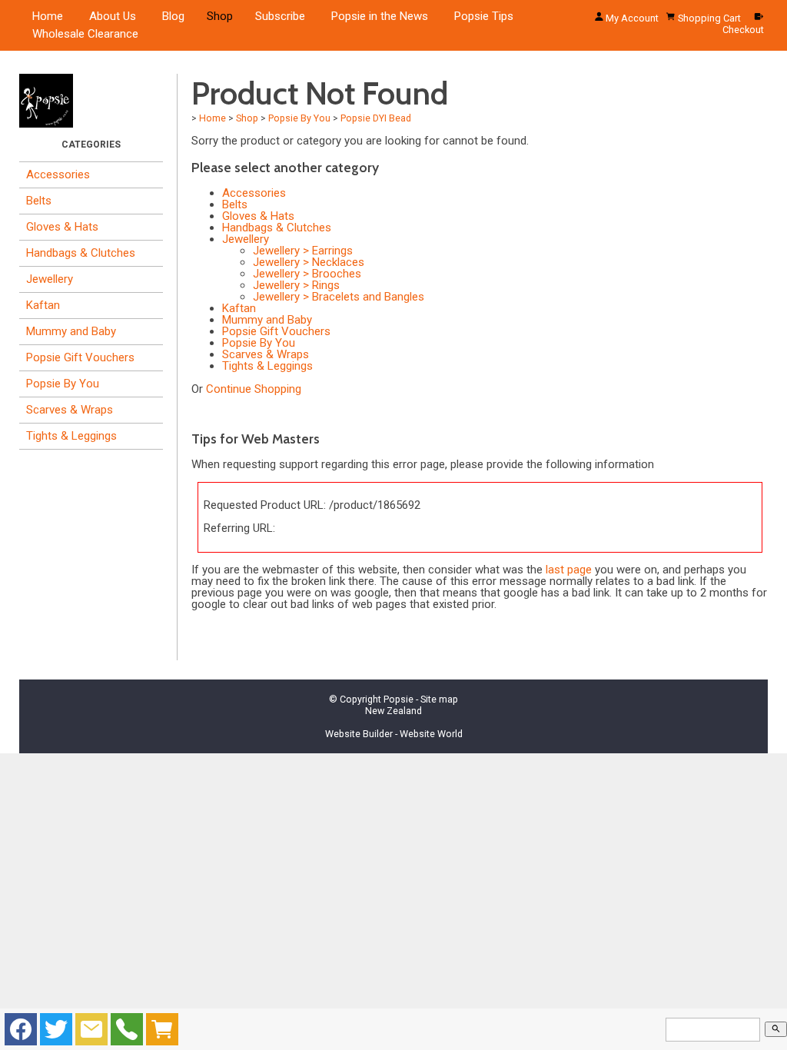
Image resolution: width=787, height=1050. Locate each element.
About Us (112, 16)
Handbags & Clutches (80, 253)
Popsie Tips (483, 16)
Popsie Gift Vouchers (80, 357)
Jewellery (49, 279)
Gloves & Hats (62, 227)
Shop (220, 16)
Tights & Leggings (71, 436)
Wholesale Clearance (85, 34)
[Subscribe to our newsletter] (91, 1033)
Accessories (58, 174)
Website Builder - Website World (394, 733)
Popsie (398, 699)
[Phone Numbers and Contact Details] (127, 1033)
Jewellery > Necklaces (308, 262)
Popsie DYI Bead (375, 118)
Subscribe (280, 16)
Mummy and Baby (71, 331)
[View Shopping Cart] (162, 1033)
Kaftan (43, 305)
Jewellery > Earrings (303, 251)
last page (569, 570)
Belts (38, 201)
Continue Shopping (253, 389)
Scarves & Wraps (69, 410)
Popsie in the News (379, 16)
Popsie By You (62, 383)
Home (47, 16)
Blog (173, 16)
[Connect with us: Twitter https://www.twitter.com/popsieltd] (56, 1033)
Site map (439, 699)
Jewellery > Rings (296, 285)
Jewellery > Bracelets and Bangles (338, 297)
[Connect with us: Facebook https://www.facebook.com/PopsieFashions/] (21, 1033)
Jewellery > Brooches (307, 274)
